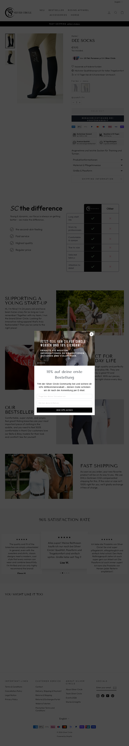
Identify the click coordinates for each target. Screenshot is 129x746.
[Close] (91, 334)
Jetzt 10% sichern (64, 410)
